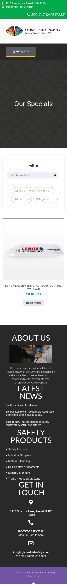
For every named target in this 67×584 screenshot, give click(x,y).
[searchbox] (46, 199)
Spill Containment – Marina (21, 405)
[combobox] (22, 190)
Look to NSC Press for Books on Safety (27, 421)
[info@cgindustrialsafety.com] (31, 543)
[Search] (55, 175)
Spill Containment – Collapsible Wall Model (30, 411)
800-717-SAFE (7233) (31, 531)
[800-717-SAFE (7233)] (31, 522)
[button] (58, 52)
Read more (33, 302)
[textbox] (19, 190)
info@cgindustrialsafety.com (31, 552)
